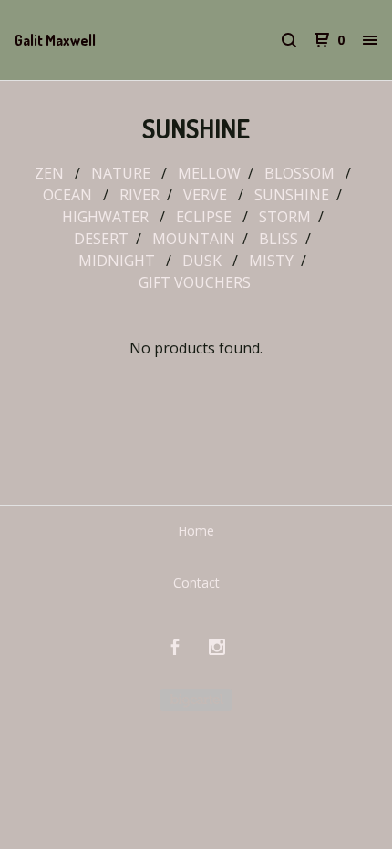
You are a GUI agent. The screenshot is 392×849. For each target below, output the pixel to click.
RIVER (139, 195)
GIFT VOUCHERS (196, 282)
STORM (285, 217)
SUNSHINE (291, 195)
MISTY (271, 261)
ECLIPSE (205, 217)
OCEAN (69, 195)
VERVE (207, 195)
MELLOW (209, 173)
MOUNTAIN (193, 239)
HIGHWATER (107, 217)
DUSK (203, 261)
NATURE (122, 173)
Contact (196, 582)
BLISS (278, 239)
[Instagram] (217, 649)
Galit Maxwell (55, 40)
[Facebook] (175, 649)
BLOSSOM (301, 173)
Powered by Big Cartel (196, 700)
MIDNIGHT (118, 261)
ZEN (51, 173)
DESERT (101, 239)
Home (196, 530)
